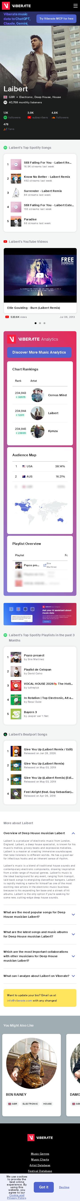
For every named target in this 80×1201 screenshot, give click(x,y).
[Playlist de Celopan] (16, 671)
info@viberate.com (19, 1000)
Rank (18, 381)
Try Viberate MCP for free (57, 18)
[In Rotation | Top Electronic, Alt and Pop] (16, 700)
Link (45, 565)
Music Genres (40, 1154)
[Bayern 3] (16, 714)
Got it (43, 1187)
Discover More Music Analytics (39, 352)
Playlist (19, 555)
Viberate (16, 6)
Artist (33, 381)
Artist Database (40, 1165)
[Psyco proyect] (16, 657)
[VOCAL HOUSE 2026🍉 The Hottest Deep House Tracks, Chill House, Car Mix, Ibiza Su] (16, 685)
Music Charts (40, 1159)
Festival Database (40, 1171)
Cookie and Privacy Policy (16, 1196)
